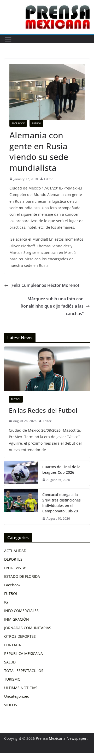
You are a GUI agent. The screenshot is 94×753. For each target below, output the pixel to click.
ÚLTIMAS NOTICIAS (20, 687)
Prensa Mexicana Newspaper (61, 738)
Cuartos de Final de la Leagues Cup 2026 (61, 469)
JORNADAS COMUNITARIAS (27, 627)
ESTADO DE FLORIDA (22, 576)
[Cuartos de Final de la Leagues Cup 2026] (21, 473)
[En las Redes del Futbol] (47, 369)
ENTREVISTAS (15, 567)
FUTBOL (36, 123)
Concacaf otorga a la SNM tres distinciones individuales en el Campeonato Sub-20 (61, 502)
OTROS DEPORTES (20, 636)
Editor (48, 179)
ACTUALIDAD (15, 550)
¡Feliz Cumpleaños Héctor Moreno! (44, 285)
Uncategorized (17, 696)
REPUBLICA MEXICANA (23, 653)
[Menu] (8, 39)
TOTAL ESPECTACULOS (23, 670)
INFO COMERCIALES (21, 610)
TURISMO (12, 679)
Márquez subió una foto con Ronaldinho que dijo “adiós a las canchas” (52, 306)
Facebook (18, 123)
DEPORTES (13, 559)
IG (6, 602)
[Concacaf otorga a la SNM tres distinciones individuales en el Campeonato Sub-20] (21, 507)
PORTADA (12, 644)
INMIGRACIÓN (16, 619)
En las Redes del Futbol (43, 410)
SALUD (10, 662)
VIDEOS (10, 704)
